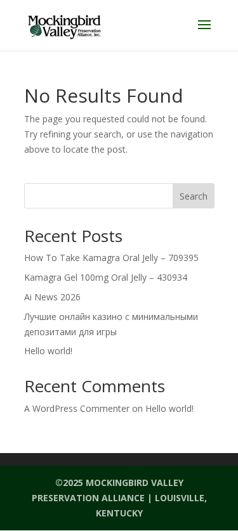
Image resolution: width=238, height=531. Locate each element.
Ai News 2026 (52, 297)
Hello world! (48, 351)
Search (194, 196)
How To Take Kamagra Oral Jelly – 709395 (111, 258)
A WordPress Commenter (76, 408)
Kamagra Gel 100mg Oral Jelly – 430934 (105, 277)
